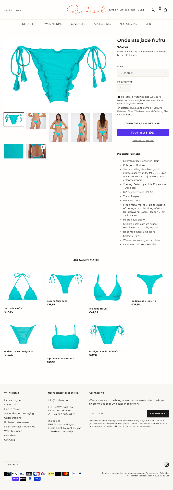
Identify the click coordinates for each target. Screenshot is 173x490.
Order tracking (13, 417)
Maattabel (10, 404)
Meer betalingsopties (143, 140)
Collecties (164, 473)
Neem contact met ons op (19, 426)
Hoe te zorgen (12, 409)
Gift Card (9, 439)
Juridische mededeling (112, 473)
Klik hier (117, 426)
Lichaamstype (12, 400)
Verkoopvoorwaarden (134, 473)
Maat (120, 66)
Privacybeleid (152, 473)
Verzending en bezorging (19, 413)
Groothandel (11, 435)
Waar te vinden (13, 431)
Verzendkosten (147, 51)
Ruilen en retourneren (17, 422)
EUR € (11, 464)
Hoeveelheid (124, 81)
